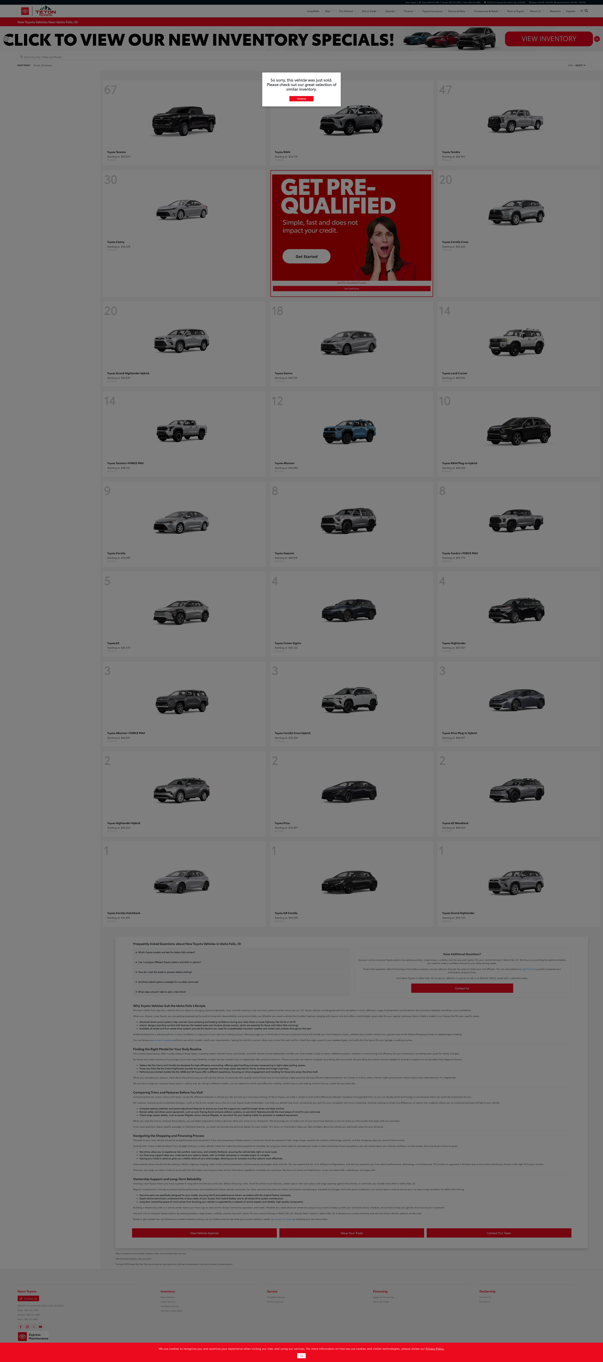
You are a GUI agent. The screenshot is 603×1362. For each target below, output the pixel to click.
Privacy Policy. (435, 1348)
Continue (301, 98)
